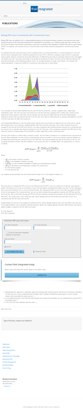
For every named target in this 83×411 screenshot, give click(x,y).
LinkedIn (14, 325)
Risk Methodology (7, 365)
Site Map (40, 407)
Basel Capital (6, 347)
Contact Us (41, 275)
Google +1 (19, 325)
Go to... (25, 3)
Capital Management (8, 350)
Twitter (9, 325)
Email (25, 325)
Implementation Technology (10, 356)
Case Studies (6, 353)
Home (35, 407)
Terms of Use (48, 407)
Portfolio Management (9, 362)
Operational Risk (7, 359)
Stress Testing (6, 368)
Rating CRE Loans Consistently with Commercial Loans (25, 35)
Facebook (4, 325)
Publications (6, 344)
